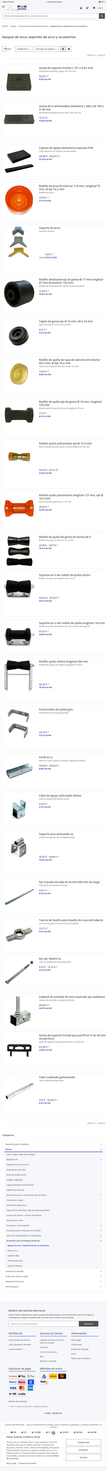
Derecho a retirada (48, 1361)
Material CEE (12, 1159)
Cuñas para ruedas (15, 1200)
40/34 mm (74, 846)
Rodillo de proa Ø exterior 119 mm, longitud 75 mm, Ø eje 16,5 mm (69, 187)
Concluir (83, 1457)
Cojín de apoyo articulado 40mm (60, 795)
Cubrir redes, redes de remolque (21, 1154)
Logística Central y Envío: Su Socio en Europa (52, 1341)
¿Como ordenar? (16, 1349)
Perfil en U (46, 757)
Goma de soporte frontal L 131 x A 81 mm (66, 68)
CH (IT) (66, 1432)
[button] (81, 8)
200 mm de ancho (74, 725)
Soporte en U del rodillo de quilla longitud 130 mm (72, 623)
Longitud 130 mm (74, 587)
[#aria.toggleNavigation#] (3, 5)
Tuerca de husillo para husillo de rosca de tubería (71, 920)
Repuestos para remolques (17, 1144)
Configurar (83, 1450)
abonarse (88, 1324)
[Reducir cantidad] (41, 129)
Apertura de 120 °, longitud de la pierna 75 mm (74, 243)
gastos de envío (41, 1406)
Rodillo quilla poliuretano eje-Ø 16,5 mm (65, 443)
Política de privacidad (64, 1317)
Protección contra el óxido (16, 1276)
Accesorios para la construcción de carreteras (26, 1195)
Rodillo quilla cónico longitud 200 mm (63, 661)
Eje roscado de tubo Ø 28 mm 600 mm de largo (69, 882)
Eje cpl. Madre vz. (50, 958)
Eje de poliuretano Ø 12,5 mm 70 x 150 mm (74, 247)
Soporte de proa (49, 227)
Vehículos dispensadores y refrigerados (24, 1235)
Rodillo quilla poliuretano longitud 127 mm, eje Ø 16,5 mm (71, 497)
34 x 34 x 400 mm (73, 1089)
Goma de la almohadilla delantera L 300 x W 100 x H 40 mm (71, 108)
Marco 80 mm (74, 677)
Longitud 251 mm (74, 459)
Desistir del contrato (18, 1401)
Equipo (8, 1149)
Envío (73, 1354)
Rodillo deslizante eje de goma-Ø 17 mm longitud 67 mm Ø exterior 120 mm (71, 281)
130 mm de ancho (74, 721)
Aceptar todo (83, 1442)
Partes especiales (15, 1260)
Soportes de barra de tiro (18, 1164)
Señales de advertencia (17, 1205)
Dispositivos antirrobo (16, 1169)
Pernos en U (13, 1250)
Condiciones (76, 1344)
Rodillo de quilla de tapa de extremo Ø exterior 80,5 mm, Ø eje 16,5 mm (69, 361)
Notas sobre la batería (81, 1358)
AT (25, 1432)
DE (15, 1432)
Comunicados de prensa (19, 1340)
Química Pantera (15, 1266)
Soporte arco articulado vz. (56, 834)
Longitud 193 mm (74, 455)
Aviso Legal (11, 1463)
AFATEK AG (57, 1413)
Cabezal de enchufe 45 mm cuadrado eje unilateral (72, 996)
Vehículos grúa (11, 1286)
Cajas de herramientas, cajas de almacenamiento (28, 1210)
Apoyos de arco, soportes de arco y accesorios (28, 1245)
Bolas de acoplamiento (16, 1174)
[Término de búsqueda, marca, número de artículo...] (102, 16)
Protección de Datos (27, 1463)
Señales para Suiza (15, 1220)
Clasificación (22, 49)
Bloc (42, 1356)
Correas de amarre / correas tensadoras (24, 1215)
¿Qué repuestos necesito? (20, 1344)
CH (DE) (37, 1432)
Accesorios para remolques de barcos (23, 1240)
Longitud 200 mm (74, 590)
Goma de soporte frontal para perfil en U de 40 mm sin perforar (72, 1037)
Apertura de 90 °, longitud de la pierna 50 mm (74, 239)
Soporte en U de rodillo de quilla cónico (64, 575)
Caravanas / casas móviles (18, 1225)
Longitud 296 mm (74, 463)
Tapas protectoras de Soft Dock (20, 1185)
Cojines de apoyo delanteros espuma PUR (66, 148)
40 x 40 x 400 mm (73, 1093)
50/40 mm (74, 849)
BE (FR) (93, 1432)
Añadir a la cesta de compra (72, 136)
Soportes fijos (13, 1255)
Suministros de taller (14, 1271)
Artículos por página (45, 49)
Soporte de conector (15, 1190)
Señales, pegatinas (15, 1180)
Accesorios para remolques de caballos (24, 1230)
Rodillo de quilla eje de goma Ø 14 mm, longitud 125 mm (70, 403)
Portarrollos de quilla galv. (56, 709)
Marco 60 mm (74, 673)
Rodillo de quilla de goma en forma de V (65, 537)
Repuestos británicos (14, 1281)
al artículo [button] (72, 87)
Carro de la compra (48, 1352)
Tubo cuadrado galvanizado (57, 1077)
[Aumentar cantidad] (104, 129)
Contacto (44, 1347)
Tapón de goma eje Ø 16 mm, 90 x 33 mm (66, 321)
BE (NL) (79, 1432)
